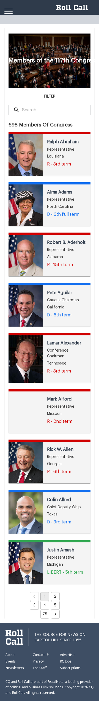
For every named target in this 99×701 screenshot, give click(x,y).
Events (11, 661)
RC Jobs (65, 661)
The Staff (39, 668)
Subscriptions (70, 668)
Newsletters (15, 668)
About (10, 654)
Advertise (67, 654)
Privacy (38, 661)
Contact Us (41, 654)
